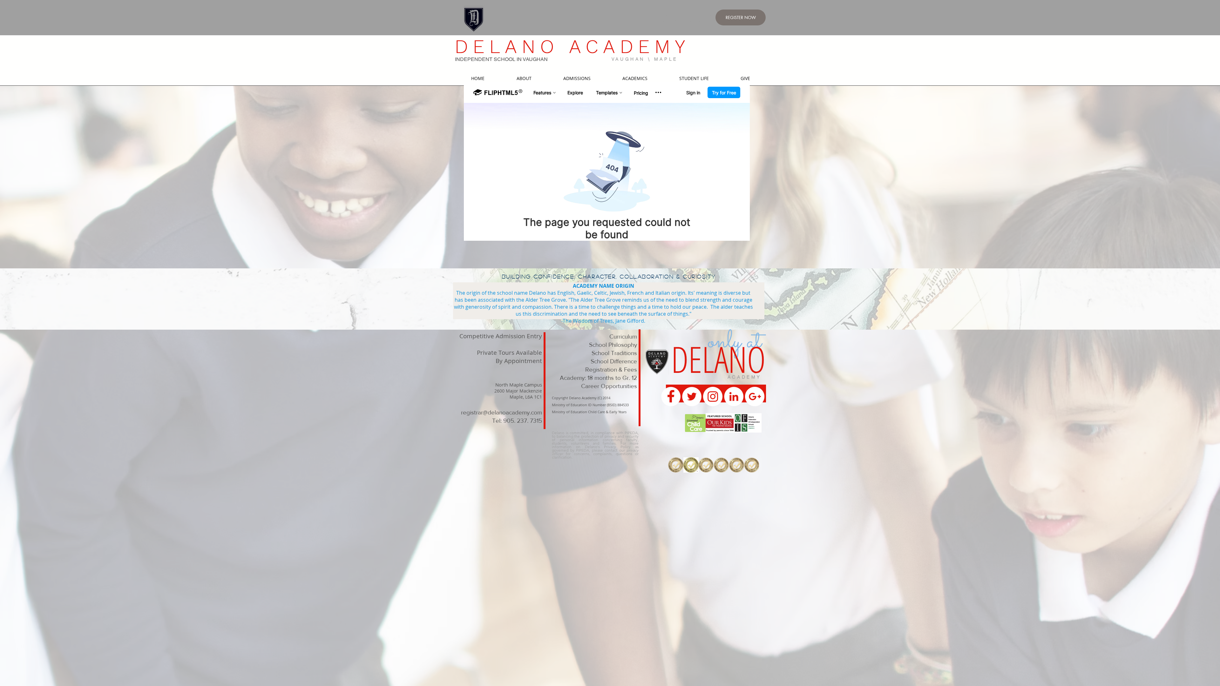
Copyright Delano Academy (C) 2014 (581, 397)
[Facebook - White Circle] (671, 396)
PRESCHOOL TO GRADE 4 (528, 318)
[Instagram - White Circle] (712, 396)
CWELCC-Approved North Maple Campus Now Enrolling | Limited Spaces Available (643, 18)
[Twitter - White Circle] (692, 396)
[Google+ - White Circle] (754, 396)
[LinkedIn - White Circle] (733, 396)
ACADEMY (745, 377)
